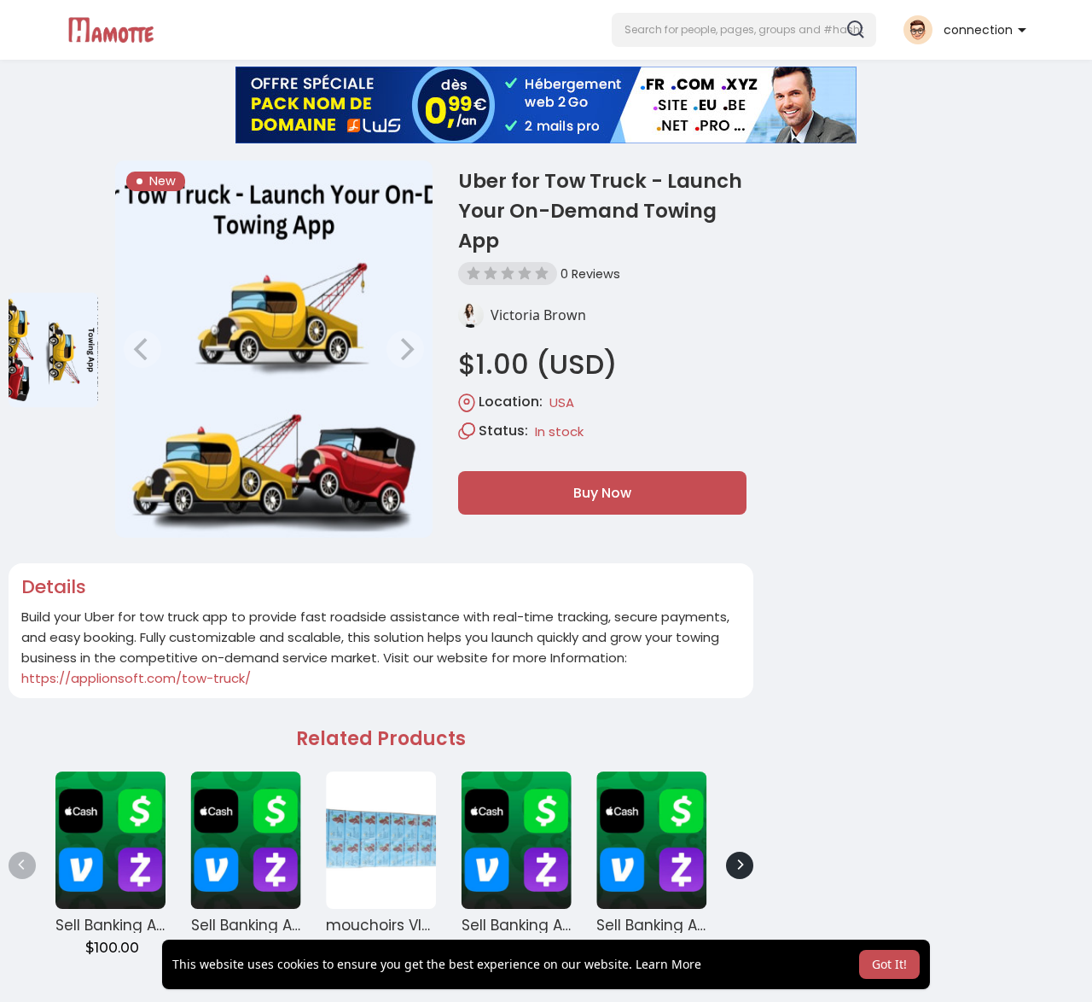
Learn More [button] (668, 964)
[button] (744, 30)
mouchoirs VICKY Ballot (410, 925)
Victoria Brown (538, 315)
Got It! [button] (889, 964)
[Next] (739, 865)
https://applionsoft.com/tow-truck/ (136, 678)
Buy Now (602, 493)
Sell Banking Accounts (136, 925)
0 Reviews (590, 274)
